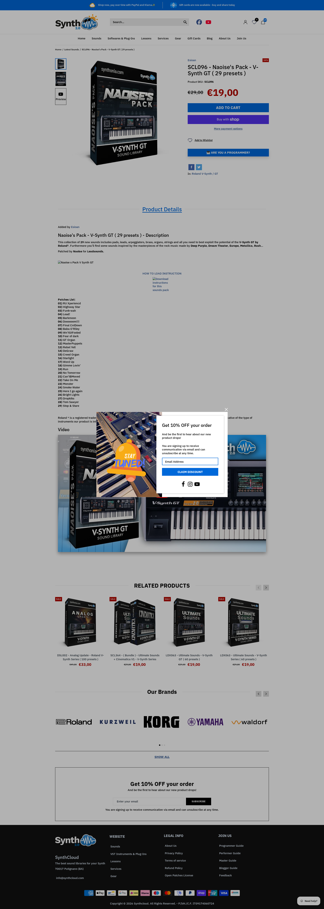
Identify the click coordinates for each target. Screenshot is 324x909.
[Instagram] (190, 484)
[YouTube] (197, 484)
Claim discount (190, 472)
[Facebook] (183, 484)
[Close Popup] (226, 409)
